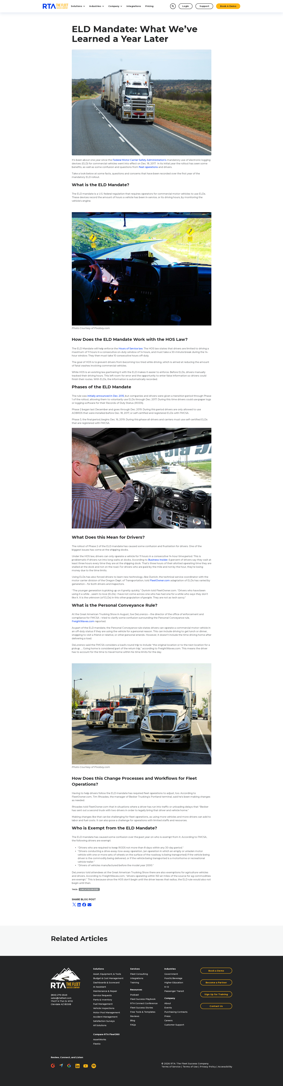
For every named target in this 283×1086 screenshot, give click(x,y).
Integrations (133, 6)
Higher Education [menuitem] (173, 983)
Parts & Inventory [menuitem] (102, 1000)
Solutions (76, 6)
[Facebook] (84, 905)
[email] (89, 905)
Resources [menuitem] (136, 990)
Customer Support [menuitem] (174, 1025)
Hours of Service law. (131, 348)
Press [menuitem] (167, 1016)
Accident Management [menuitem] (105, 1017)
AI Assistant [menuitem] (99, 987)
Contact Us (216, 1006)
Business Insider (158, 559)
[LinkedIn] (79, 905)
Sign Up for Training (216, 994)
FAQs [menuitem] (133, 1025)
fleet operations (148, 167)
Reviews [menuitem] (134, 1016)
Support (204, 6)
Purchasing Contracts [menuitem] (175, 1012)
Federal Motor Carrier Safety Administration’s (139, 160)
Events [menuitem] (168, 1008)
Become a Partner (216, 982)
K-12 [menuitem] (166, 987)
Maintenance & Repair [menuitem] (105, 991)
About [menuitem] (167, 1003)
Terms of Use (190, 1066)
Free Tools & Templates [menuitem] (142, 1012)
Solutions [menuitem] (98, 969)
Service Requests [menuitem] (102, 995)
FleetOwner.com (160, 580)
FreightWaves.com (83, 621)
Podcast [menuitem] (134, 995)
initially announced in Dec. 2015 (105, 396)
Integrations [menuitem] (136, 978)
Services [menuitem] (135, 969)
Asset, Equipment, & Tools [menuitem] (107, 974)
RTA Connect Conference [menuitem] (144, 1003)
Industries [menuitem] (170, 969)
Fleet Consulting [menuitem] (139, 974)
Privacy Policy (208, 1066)
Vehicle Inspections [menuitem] (103, 1008)
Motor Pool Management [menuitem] (106, 1012)
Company (113, 6)
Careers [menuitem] (168, 1020)
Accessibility (225, 1066)
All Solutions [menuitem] (99, 1025)
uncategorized (89, 889)
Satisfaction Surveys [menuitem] (104, 1021)
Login (185, 6)
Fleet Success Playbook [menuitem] (143, 999)
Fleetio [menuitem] (97, 1044)
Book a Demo (228, 6)
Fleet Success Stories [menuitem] (141, 1008)
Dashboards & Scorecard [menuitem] (106, 983)
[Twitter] (74, 905)
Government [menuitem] (171, 974)
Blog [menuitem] (132, 1020)
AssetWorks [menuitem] (99, 1039)
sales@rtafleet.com (61, 998)
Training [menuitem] (134, 983)
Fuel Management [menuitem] (103, 1004)
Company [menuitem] (169, 998)
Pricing (149, 6)
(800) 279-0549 (59, 995)
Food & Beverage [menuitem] (173, 978)
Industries (95, 6)
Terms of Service (171, 1066)
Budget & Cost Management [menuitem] (108, 978)
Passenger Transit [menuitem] (174, 991)
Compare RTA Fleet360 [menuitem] (106, 1034)
